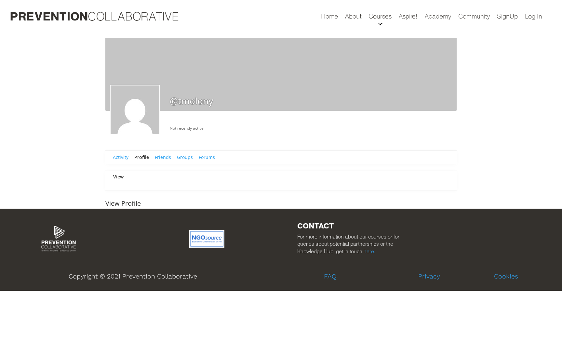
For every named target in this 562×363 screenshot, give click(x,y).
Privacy (429, 276)
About (353, 17)
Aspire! (408, 17)
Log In (533, 17)
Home (329, 17)
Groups (185, 157)
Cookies (506, 276)
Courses (380, 17)
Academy (438, 17)
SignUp (507, 17)
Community (474, 17)
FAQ (330, 276)
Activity (120, 157)
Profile (141, 157)
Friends (163, 157)
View (118, 177)
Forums (207, 157)
